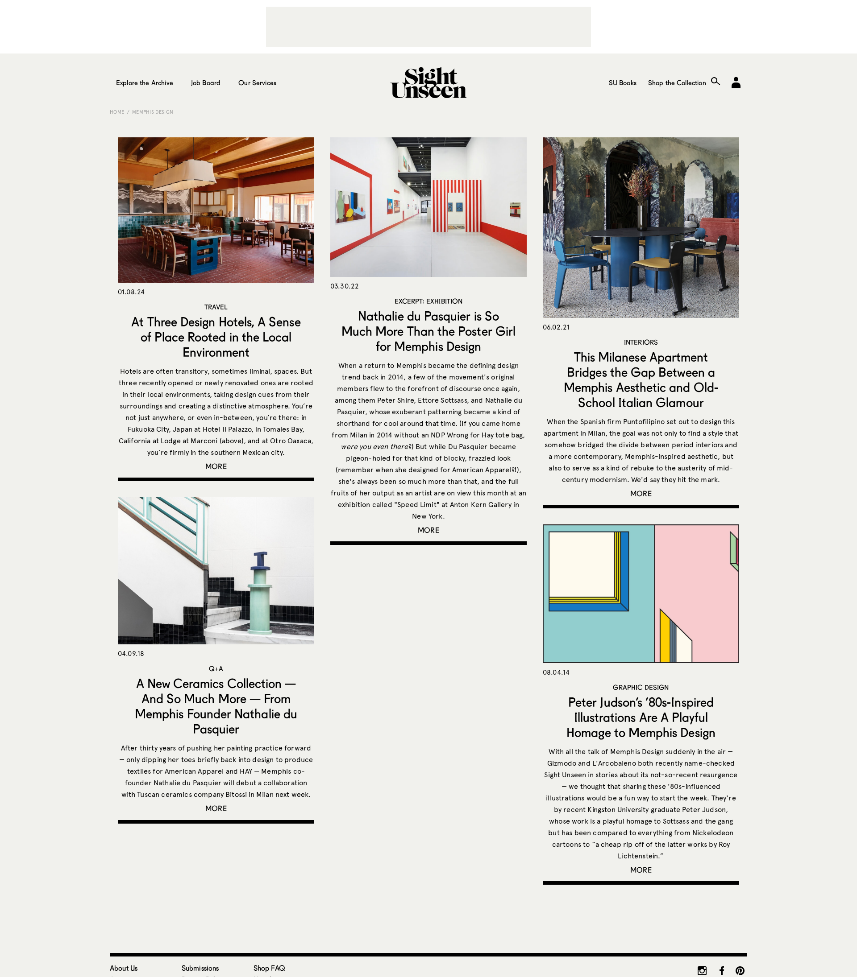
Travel (216, 307)
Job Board (205, 82)
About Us (123, 968)
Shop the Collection (677, 82)
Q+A (216, 668)
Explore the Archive (144, 82)
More (216, 466)
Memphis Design (153, 112)
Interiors (641, 342)
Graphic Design (641, 687)
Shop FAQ (269, 968)
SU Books (623, 82)
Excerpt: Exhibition (429, 301)
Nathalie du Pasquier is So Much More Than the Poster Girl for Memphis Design (428, 331)
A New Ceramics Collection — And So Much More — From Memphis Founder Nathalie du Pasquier (216, 706)
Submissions (200, 968)
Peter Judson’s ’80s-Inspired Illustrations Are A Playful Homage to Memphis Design (641, 717)
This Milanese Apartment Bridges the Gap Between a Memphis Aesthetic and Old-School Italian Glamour (641, 379)
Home (117, 112)
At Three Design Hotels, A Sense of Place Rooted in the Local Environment (215, 336)
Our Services (257, 82)
